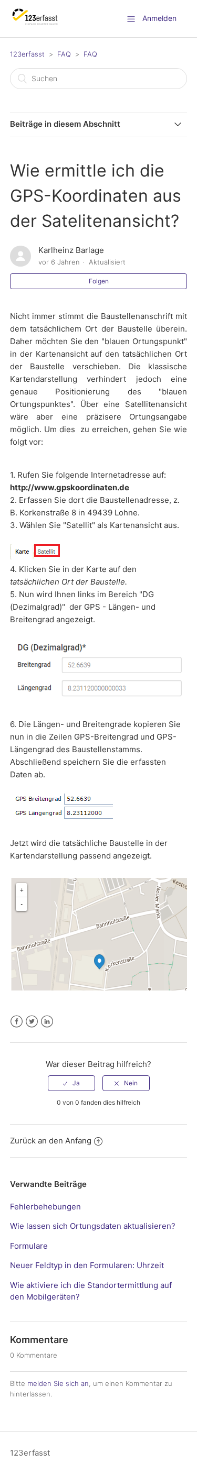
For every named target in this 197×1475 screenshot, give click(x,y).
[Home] (35, 24)
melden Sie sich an (58, 1383)
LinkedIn (47, 1021)
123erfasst (27, 54)
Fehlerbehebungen (45, 1207)
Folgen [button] (99, 281)
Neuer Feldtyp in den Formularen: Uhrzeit (87, 1265)
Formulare (29, 1246)
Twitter (31, 1021)
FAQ (64, 54)
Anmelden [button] (159, 18)
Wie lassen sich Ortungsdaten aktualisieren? (92, 1226)
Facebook (16, 1021)
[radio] (71, 1083)
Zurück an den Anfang (50, 1141)
